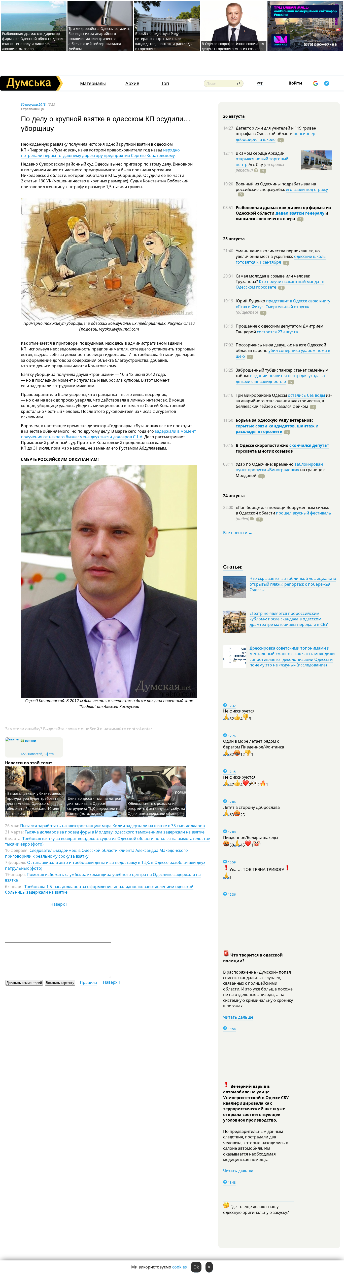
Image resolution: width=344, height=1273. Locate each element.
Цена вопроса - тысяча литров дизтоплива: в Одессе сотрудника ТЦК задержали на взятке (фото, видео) (94, 806)
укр (260, 83)
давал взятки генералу (300, 213)
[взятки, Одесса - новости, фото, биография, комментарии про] (12, 739)
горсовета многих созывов (264, 451)
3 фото (49, 754)
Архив (132, 83)
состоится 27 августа (277, 332)
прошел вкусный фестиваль (303, 513)
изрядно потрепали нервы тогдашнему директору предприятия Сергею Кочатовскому (100, 152)
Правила (88, 982)
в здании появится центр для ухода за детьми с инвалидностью (280, 378)
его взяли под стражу (307, 189)
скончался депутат (309, 445)
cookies (179, 1267)
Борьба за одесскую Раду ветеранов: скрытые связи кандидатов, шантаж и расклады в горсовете (163, 41)
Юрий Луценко (251, 301)
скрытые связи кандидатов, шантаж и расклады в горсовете (277, 428)
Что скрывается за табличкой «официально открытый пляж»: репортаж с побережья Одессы (293, 584)
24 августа (234, 495)
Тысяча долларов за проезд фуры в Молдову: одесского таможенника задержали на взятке (114, 832)
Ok (196, 1267)
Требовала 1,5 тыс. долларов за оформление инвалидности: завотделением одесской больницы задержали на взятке (99, 889)
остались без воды (306, 395)
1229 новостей (31, 754)
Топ (165, 83)
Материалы (93, 83)
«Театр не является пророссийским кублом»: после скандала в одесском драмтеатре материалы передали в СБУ (289, 619)
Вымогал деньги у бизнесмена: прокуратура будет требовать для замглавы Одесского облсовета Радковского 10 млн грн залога (34, 803)
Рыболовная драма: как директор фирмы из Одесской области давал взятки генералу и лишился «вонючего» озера (32, 41)
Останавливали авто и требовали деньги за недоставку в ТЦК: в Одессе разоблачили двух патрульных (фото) (105, 865)
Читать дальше (238, 1017)
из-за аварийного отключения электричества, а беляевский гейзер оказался (284, 400)
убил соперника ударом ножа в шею (283, 353)
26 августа (234, 116)
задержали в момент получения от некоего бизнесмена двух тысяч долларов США (108, 434)
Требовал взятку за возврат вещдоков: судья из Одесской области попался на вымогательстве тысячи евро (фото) (107, 841)
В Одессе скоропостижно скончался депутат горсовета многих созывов (233, 46)
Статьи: (233, 566)
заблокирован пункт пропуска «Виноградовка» (279, 466)
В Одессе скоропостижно (262, 445)
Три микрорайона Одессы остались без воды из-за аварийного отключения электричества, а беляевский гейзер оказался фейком (99, 38)
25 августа (234, 239)
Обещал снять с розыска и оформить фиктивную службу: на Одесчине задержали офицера (156, 808)
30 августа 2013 (33, 104)
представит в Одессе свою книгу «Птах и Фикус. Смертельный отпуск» (283, 303)
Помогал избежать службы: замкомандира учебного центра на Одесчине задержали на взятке (103, 877)
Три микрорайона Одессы (262, 395)
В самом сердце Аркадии (260, 153)
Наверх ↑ (59, 904)
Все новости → (237, 532)
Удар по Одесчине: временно (265, 464)
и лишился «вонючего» (282, 215)
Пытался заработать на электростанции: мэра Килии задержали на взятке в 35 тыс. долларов (112, 825)
